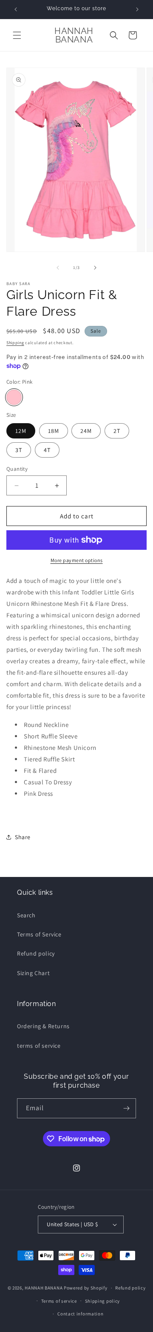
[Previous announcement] (15, 9)
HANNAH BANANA (43, 1288)
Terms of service (59, 1301)
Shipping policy (102, 1301)
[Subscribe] (126, 1108)
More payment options (77, 560)
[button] (17, 35)
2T (116, 431)
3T (18, 450)
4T (47, 450)
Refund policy (36, 953)
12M (20, 431)
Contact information (80, 1314)
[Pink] (14, 397)
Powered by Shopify (86, 1288)
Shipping (15, 342)
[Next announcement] (137, 9)
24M (86, 431)
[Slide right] (95, 267)
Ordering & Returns (43, 1026)
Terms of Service (39, 934)
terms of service (39, 1045)
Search (26, 915)
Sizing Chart (33, 973)
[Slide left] (57, 267)
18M (53, 431)
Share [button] (23, 837)
